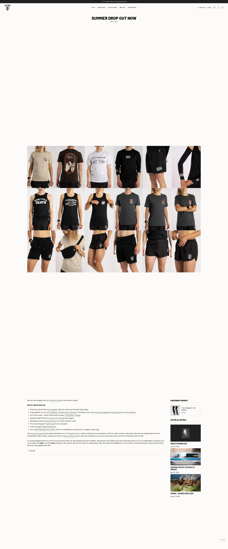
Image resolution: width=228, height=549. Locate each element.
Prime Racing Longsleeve (100, 412)
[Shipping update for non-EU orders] (185, 456)
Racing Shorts (116, 412)
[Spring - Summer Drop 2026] (185, 483)
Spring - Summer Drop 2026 (181, 493)
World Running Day (178, 443)
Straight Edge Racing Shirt (45, 427)
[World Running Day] (185, 433)
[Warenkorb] (222, 7)
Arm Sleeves (131, 412)
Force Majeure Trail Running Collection (61, 412)
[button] (93, 8)
